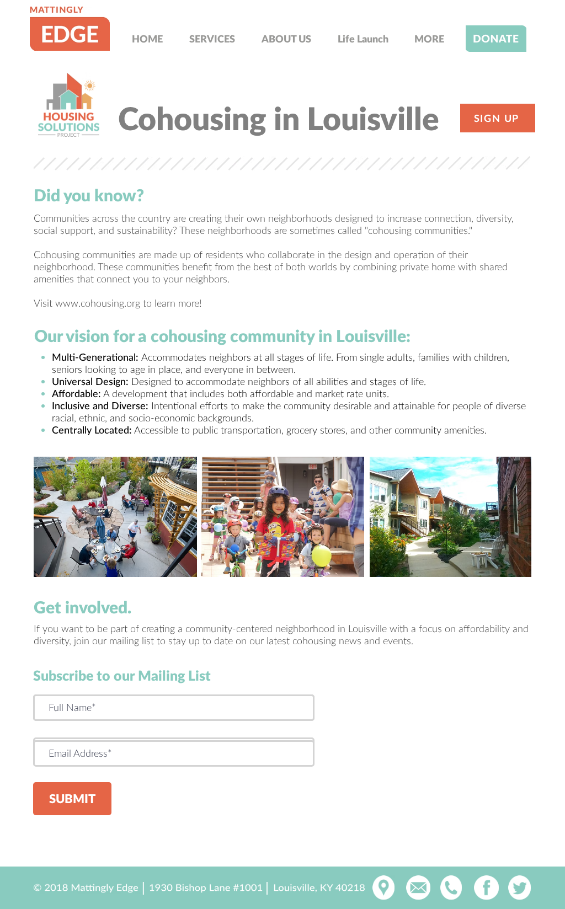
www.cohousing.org (97, 303)
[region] (69, 29)
